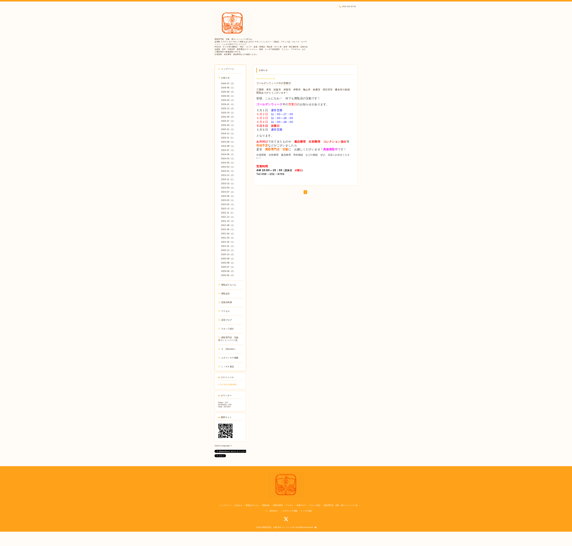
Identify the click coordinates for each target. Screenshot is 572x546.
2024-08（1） (228, 146)
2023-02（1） (228, 204)
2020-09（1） (228, 258)
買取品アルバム (228, 285)
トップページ (227, 69)
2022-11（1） (228, 212)
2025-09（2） (228, 117)
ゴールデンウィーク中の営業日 (273, 83)
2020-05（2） (228, 275)
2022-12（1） (228, 208)
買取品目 (225, 293)
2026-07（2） (228, 83)
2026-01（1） (228, 104)
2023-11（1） (228, 179)
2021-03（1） (228, 238)
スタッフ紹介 (227, 329)
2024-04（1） (228, 158)
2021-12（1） (228, 217)
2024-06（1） (228, 154)
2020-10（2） (228, 254)
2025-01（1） (228, 129)
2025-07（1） (228, 121)
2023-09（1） (228, 187)
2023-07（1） (228, 192)
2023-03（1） (228, 200)
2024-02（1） (228, 167)
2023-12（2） (228, 175)
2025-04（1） (228, 125)
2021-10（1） (228, 221)
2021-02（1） (228, 242)
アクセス (225, 311)
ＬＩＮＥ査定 (227, 366)
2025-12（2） (228, 108)
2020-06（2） (228, 271)
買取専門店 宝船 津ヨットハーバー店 (278, 527)
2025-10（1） (228, 112)
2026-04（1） (228, 96)
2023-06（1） (228, 196)
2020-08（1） (228, 263)
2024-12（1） (228, 133)
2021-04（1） (228, 233)
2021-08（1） (228, 225)
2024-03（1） (228, 162)
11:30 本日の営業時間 (227, 385)
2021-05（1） (228, 229)
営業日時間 (226, 302)
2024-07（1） (228, 150)
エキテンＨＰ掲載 (229, 358)
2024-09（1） (228, 142)
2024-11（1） (228, 137)
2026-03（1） (228, 100)
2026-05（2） (228, 92)
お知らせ (225, 78)
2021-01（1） (228, 246)
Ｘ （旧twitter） (229, 349)
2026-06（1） (228, 87)
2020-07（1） (228, 267)
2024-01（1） (228, 171)
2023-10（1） (228, 183)
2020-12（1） (228, 250)
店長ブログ (226, 320)
